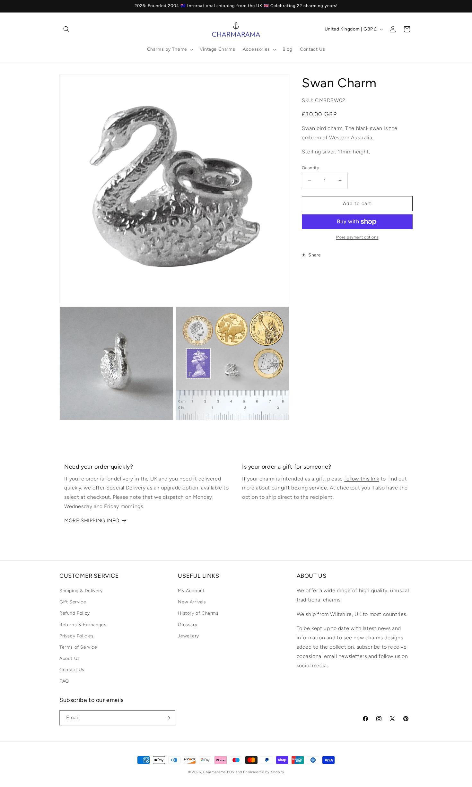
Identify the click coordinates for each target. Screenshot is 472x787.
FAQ (64, 681)
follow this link (361, 479)
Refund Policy (74, 613)
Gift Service (72, 602)
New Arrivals (192, 602)
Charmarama (214, 772)
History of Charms (198, 613)
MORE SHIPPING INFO (91, 520)
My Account (191, 590)
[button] (66, 29)
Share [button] (314, 255)
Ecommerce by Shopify (263, 772)
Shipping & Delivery (80, 590)
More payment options (357, 237)
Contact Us (71, 670)
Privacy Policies (76, 636)
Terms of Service (78, 647)
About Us (69, 658)
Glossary (187, 624)
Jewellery (188, 636)
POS (230, 772)
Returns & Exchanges (82, 624)
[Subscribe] (168, 717)
